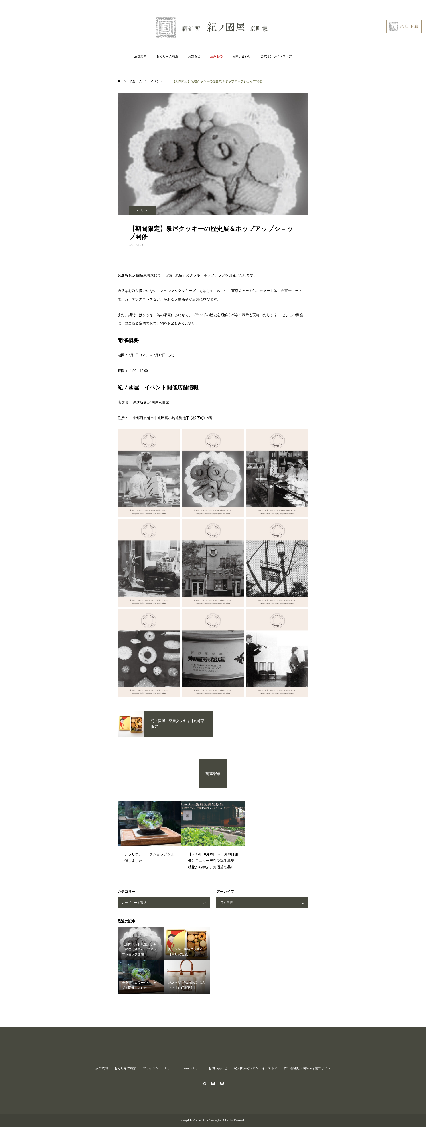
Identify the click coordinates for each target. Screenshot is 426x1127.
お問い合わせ (241, 56)
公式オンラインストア (276, 56)
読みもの (216, 56)
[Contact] (222, 1083)
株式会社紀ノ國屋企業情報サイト (307, 1068)
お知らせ (194, 56)
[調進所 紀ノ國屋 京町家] (213, 27)
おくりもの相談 (167, 56)
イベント (142, 210)
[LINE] (213, 1083)
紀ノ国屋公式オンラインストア (255, 1068)
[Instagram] (204, 1083)
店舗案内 (140, 56)
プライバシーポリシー (158, 1068)
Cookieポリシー (191, 1068)
